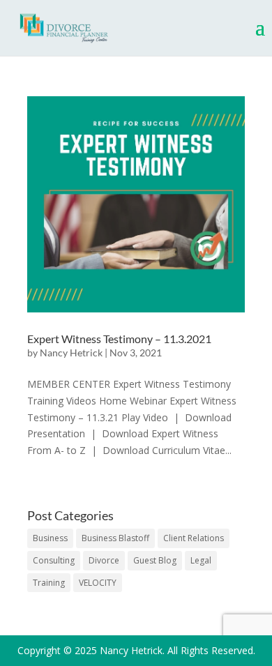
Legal (200, 560)
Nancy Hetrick (71, 352)
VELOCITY (97, 583)
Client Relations (193, 538)
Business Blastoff (115, 538)
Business (50, 538)
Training (49, 583)
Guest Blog (154, 560)
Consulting (54, 560)
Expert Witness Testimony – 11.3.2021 (119, 338)
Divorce (104, 560)
